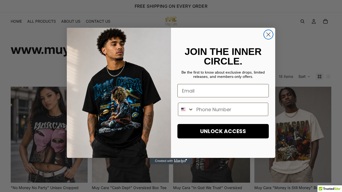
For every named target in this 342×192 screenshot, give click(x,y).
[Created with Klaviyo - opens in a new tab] (171, 161)
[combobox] (186, 109)
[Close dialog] (268, 34)
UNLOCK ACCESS (223, 131)
